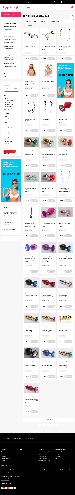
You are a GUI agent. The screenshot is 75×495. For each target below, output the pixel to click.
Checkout (22, 452)
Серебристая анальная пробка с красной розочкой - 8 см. (48, 190)
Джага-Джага (8, 137)
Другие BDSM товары (8, 59)
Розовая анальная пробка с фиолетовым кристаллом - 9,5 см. (48, 225)
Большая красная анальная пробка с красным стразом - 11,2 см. (48, 295)
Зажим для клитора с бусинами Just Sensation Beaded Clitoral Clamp (30, 225)
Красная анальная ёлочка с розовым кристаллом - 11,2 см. (31, 401)
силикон (7, 116)
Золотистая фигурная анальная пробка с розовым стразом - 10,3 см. (65, 330)
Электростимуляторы (8, 57)
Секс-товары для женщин (44, 451)
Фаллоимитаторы (42, 454)
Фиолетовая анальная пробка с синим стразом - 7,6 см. (31, 260)
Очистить (6, 153)
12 (52, 424)
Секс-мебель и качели (59, 454)
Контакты (3, 460)
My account (22, 451)
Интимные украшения (8, 55)
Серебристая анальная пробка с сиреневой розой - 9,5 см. (65, 225)
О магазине (4, 2)
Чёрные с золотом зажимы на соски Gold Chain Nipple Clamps (65, 48)
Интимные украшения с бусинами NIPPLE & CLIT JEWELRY (31, 119)
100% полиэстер (9, 122)
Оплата (17, 2)
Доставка (11, 2)
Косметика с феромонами (60, 452)
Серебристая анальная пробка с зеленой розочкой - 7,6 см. (31, 190)
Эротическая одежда (59, 451)
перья (6, 120)
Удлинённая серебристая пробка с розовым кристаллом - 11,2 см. (65, 295)
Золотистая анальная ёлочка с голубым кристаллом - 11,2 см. (64, 365)
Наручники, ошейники (8, 46)
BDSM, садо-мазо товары (33, 13)
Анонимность (36, 2)
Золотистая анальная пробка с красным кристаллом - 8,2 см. (64, 154)
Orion (6, 135)
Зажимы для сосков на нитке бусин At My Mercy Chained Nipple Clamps (64, 190)
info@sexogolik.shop (17, 438)
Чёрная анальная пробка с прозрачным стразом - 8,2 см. (31, 365)
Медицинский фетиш (8, 48)
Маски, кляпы (7, 50)
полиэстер (7, 124)
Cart (21, 449)
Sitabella (7, 139)
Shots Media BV (9, 141)
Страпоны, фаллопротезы (44, 460)
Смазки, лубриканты (43, 458)
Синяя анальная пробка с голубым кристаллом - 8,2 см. (48, 365)
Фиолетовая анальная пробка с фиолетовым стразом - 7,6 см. (47, 260)
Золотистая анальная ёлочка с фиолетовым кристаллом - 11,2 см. (47, 330)
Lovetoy (7, 143)
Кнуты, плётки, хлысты (9, 52)
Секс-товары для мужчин (44, 452)
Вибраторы (41, 449)
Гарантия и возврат (5, 458)
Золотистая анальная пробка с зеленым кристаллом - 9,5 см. (30, 154)
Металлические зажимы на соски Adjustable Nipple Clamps (48, 48)
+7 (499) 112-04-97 (27, 7)
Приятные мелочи (58, 456)
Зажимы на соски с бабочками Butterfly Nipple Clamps (31, 83)
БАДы (56, 458)
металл (7, 118)
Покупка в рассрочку (26, 2)
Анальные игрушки (43, 456)
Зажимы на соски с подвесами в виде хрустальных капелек (47, 119)
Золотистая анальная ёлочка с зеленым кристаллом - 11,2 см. (30, 330)
